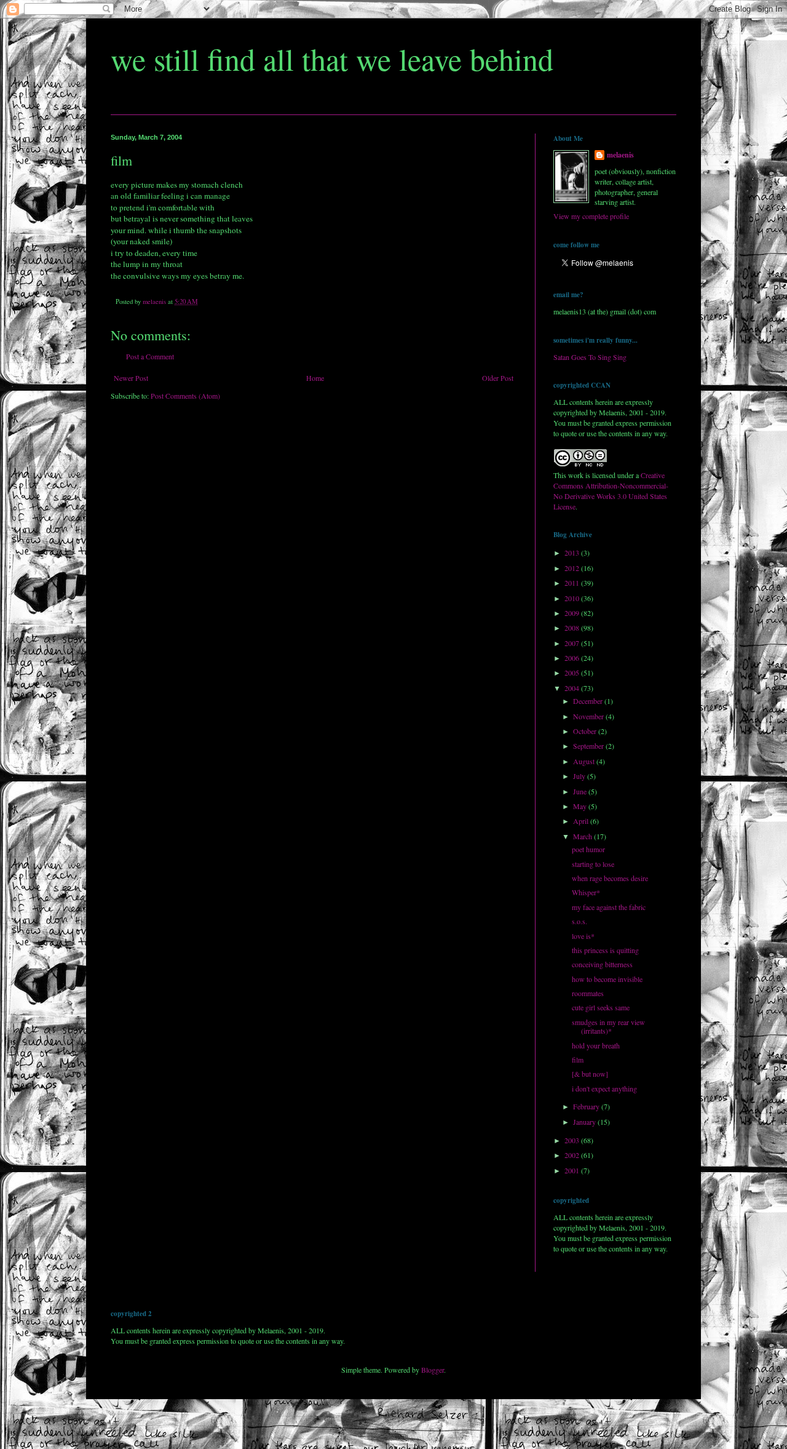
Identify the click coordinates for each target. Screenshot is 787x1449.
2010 (572, 598)
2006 (572, 658)
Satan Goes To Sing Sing (590, 357)
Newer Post (131, 378)
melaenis (620, 155)
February (587, 1106)
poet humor (588, 849)
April (581, 821)
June (580, 791)
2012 (572, 568)
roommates (588, 993)
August (584, 761)
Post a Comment (150, 356)
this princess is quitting (605, 950)
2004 (572, 688)
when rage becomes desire (610, 878)
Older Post (497, 378)
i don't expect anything (604, 1088)
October (585, 731)
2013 (572, 552)
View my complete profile (591, 216)
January (585, 1122)
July (580, 776)
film (577, 1059)
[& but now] (590, 1074)
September (589, 746)
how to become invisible (607, 979)
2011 (572, 583)
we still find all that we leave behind (332, 58)
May (580, 806)
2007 (572, 643)
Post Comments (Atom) (185, 396)
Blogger (432, 1370)
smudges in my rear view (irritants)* (608, 1026)
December (588, 701)
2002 (572, 1155)
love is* (583, 936)
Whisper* (586, 892)
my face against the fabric (609, 907)
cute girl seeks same (601, 1007)
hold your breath (596, 1045)
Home (315, 378)
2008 (572, 628)
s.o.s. (579, 921)
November (589, 716)
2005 (572, 672)
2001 (572, 1170)
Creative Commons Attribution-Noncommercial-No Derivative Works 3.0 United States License (610, 490)
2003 (572, 1140)
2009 (572, 613)
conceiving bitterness (602, 964)
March (583, 836)
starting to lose (593, 864)
